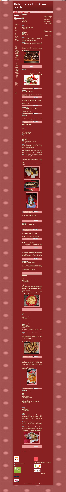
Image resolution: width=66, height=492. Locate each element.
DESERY (16, 30)
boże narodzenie (35, 67)
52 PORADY (16, 39)
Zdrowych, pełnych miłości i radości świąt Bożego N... (17, 52)
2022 (15, 47)
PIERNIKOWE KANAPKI (26, 15)
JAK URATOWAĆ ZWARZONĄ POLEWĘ (29, 233)
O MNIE (20, 12)
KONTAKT (28, 12)
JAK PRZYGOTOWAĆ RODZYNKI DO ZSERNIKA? (31, 100)
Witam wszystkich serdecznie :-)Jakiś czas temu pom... (17, 76)
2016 (15, 92)
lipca (15, 82)
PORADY (19, 11)
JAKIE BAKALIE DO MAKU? (27, 116)
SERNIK (15, 28)
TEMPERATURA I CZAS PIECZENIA (35, 11)
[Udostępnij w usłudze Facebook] (32, 66)
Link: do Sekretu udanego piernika (28, 270)
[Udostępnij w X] (31, 66)
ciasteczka (28, 357)
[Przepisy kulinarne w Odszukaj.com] (16, 477)
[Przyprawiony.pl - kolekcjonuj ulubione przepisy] (19, 463)
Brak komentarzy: (30, 88)
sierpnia (16, 81)
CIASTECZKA (16, 25)
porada (29, 221)
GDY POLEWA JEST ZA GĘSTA (28, 242)
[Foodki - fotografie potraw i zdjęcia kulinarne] (16, 481)
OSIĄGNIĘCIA (47, 11)
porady (28, 230)
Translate (17, 20)
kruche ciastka (25, 230)
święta (30, 212)
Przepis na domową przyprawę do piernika (34, 401)
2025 (15, 45)
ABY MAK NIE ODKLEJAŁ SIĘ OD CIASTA (30, 108)
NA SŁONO (16, 33)
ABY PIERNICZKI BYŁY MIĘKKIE (28, 251)
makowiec (29, 122)
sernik (29, 212)
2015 (15, 93)
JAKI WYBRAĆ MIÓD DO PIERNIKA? (29, 262)
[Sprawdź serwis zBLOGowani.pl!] (43, 473)
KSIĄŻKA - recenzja (16, 12)
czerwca (16, 83)
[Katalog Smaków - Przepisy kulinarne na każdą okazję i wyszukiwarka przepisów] (42, 462)
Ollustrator (33, 483)
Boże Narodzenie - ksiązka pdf (28, 368)
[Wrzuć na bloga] (30, 66)
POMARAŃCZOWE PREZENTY (17, 73)
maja (15, 84)
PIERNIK (15, 27)
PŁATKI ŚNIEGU (25, 277)
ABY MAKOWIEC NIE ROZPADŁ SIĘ (29, 215)
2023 (15, 46)
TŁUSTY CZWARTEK (17, 36)
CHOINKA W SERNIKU (26, 124)
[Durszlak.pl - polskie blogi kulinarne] (16, 474)
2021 (15, 48)
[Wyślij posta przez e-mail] (33, 88)
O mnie (50, 21)
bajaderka (32, 67)
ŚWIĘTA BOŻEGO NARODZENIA (16, 35)
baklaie (24, 122)
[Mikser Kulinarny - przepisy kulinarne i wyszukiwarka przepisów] (17, 472)
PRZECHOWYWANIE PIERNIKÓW (28, 224)
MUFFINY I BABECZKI (17, 24)
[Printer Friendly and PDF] (25, 67)
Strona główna (15, 11)
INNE (15, 34)
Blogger (41, 483)
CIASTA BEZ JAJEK (17, 40)
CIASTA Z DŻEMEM (17, 41)
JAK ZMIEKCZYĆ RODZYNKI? (27, 91)
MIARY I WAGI (28, 11)
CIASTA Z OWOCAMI (17, 37)
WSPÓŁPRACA (24, 12)
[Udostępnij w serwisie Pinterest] (37, 88)
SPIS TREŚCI (42, 11)
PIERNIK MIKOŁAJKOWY (27, 391)
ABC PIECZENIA (23, 11)
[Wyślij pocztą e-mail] (34, 88)
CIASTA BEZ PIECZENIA (16, 29)
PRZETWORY (16, 31)
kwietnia (16, 85)
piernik (37, 67)
